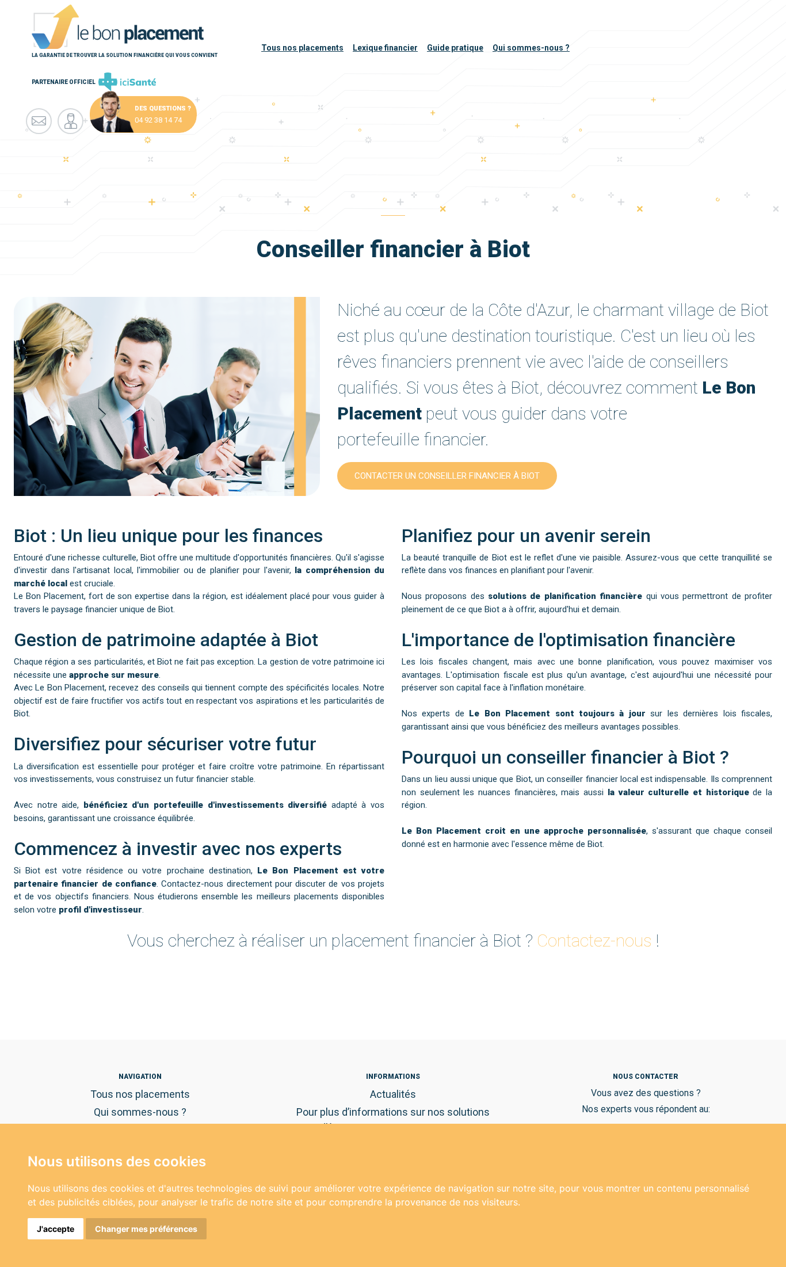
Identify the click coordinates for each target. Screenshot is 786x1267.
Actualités (393, 1094)
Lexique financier (385, 47)
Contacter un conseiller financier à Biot (447, 476)
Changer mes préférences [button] (146, 1229)
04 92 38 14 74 (158, 120)
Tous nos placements (302, 47)
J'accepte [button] (55, 1229)
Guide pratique (455, 47)
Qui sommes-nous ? (531, 47)
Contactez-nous (594, 940)
